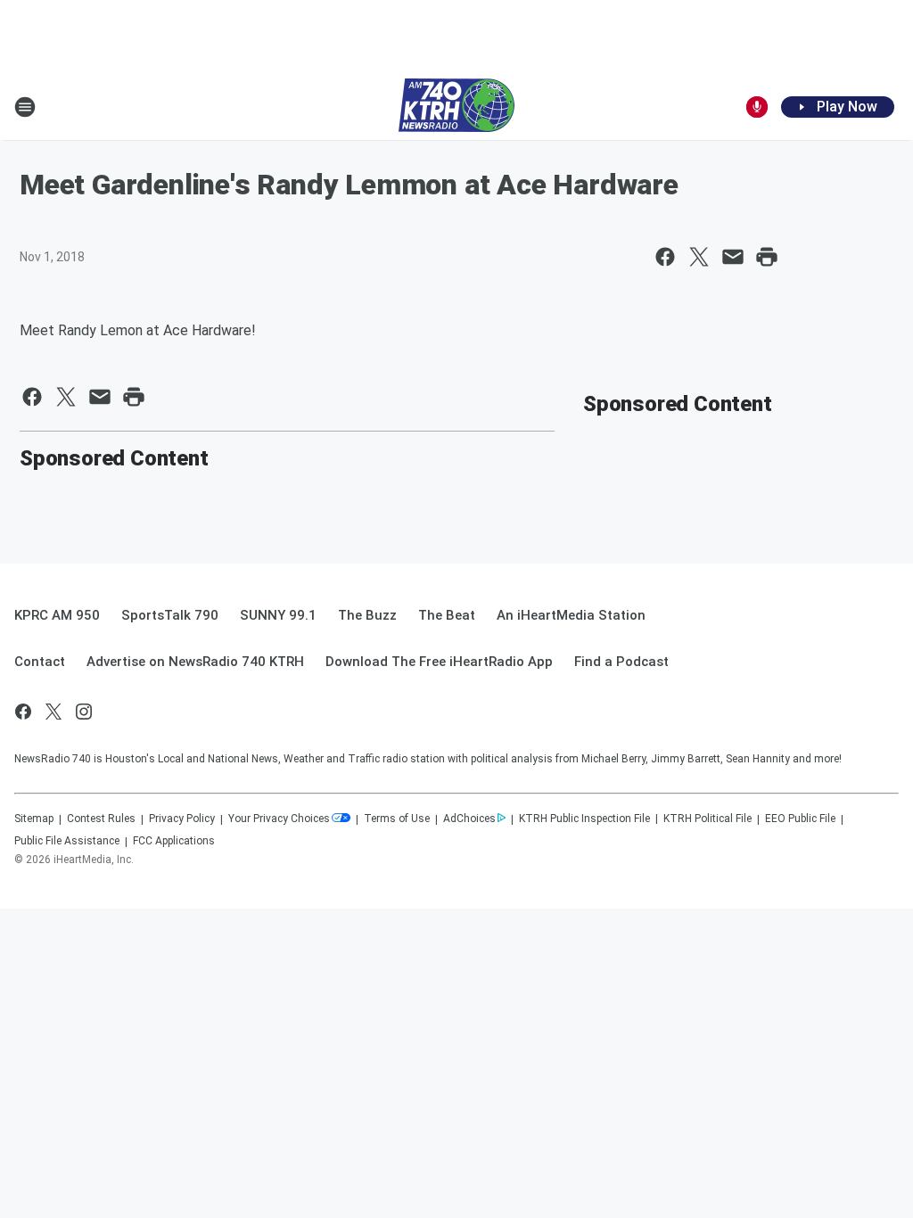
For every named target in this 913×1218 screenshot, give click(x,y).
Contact (39, 662)
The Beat (446, 615)
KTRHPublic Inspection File (584, 818)
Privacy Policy (182, 818)
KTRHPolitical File (707, 818)
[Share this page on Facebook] (665, 256)
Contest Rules (101, 818)
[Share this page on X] (699, 256)
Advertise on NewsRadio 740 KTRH (195, 662)
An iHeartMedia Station (571, 615)
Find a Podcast (621, 662)
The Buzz (367, 615)
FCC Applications (174, 841)
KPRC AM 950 (57, 615)
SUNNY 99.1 (278, 615)
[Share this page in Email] (732, 256)
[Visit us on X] (53, 711)
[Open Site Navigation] (25, 107)
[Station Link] (456, 107)
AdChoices (469, 818)
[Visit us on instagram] (84, 711)
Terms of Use (397, 818)
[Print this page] (766, 256)
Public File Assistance (66, 841)
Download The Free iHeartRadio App (439, 662)
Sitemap (33, 818)
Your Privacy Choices (279, 818)
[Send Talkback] (757, 107)
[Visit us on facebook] (23, 711)
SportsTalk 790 (169, 615)
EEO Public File (800, 818)
